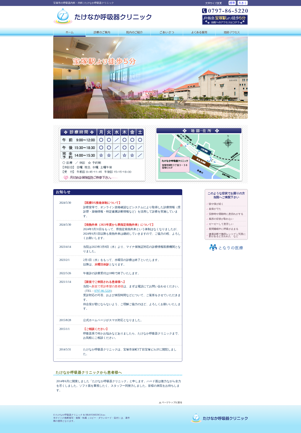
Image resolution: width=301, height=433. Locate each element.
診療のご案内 (102, 32)
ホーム (69, 32)
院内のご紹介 (134, 32)
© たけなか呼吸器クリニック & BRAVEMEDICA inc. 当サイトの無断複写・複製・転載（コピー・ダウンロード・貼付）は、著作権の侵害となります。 (91, 418)
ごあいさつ (166, 32)
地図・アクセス (231, 32)
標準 (232, 3)
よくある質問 (199, 32)
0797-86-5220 (102, 290)
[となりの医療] (226, 252)
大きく (242, 3)
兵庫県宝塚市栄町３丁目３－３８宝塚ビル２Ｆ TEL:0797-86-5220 (225, 16)
